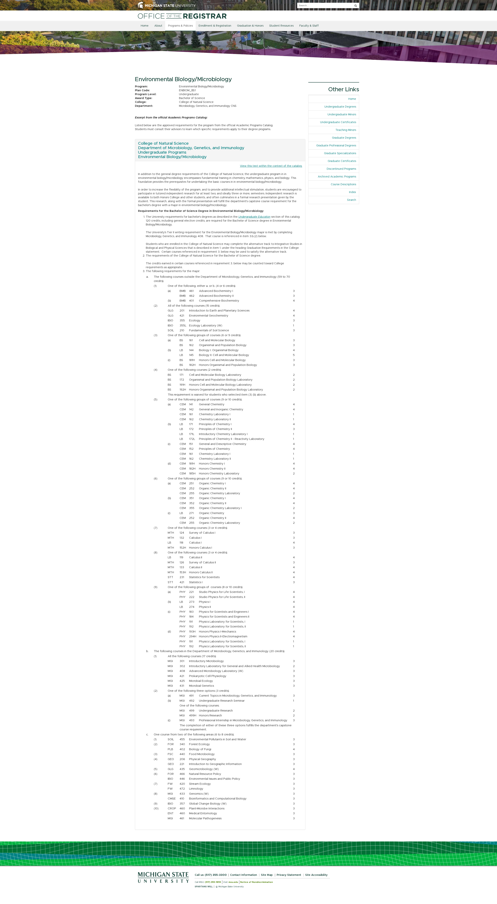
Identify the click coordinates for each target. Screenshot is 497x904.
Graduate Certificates (342, 161)
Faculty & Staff (309, 25)
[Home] (182, 16)
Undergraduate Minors (342, 114)
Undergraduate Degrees (340, 106)
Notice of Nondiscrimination (256, 882)
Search (351, 200)
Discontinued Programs (341, 169)
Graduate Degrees (344, 138)
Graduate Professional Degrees (336, 145)
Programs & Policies (180, 25)
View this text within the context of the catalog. (271, 166)
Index (354, 192)
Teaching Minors (345, 130)
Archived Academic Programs (337, 176)
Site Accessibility (316, 875)
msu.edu (233, 882)
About (158, 25)
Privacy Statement (289, 875)
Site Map (267, 875)
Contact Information (243, 875)
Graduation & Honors (250, 25)
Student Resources (281, 25)
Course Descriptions (343, 184)
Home (145, 25)
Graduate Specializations (340, 153)
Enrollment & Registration (215, 25)
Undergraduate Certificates (338, 122)
